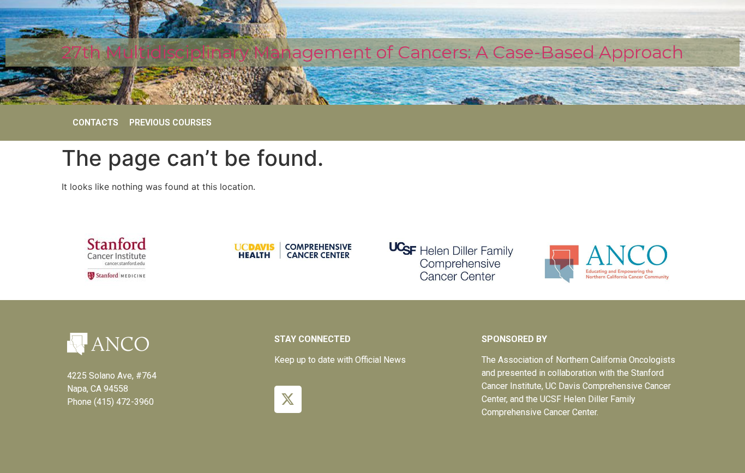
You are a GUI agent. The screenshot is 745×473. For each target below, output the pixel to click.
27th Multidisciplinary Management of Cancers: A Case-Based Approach (372, 52)
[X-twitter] (288, 399)
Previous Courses (170, 122)
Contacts (95, 122)
